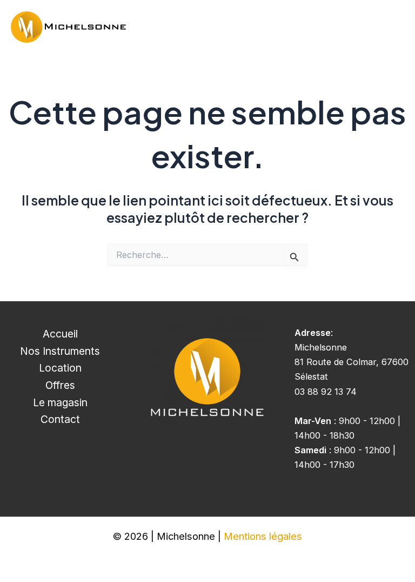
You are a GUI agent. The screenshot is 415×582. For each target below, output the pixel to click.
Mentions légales (263, 536)
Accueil (60, 333)
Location (60, 367)
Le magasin (60, 402)
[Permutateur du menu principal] (392, 27)
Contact (60, 419)
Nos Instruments (60, 351)
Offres (60, 385)
